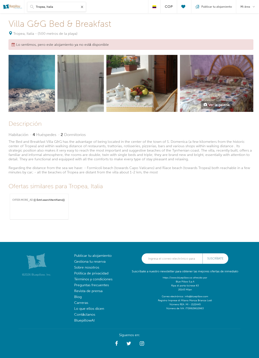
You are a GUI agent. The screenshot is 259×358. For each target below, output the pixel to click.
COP (169, 6)
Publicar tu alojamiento (93, 255)
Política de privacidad (91, 273)
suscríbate (215, 258)
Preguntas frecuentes (91, 285)
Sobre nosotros (86, 267)
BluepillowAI (84, 320)
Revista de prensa (88, 291)
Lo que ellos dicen (89, 308)
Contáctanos (84, 314)
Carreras (81, 302)
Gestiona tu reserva (90, 261)
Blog (78, 297)
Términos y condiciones (93, 279)
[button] (116, 344)
